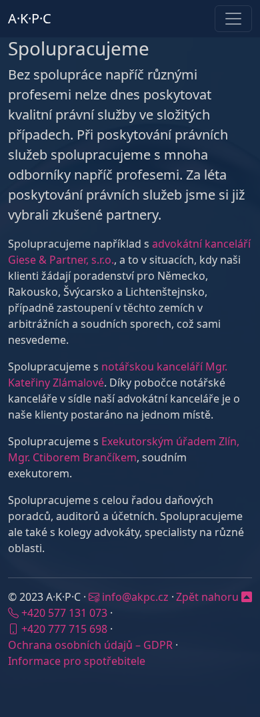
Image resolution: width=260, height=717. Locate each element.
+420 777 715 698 (64, 629)
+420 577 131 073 (64, 613)
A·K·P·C (29, 18)
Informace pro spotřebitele (76, 661)
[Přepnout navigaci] (233, 18)
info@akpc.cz (135, 596)
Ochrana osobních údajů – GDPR (90, 645)
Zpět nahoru (208, 596)
